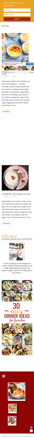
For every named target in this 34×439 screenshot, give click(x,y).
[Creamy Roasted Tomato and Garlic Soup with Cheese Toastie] (16, 399)
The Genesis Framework (25, 436)
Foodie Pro (15, 436)
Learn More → (17, 273)
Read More (6, 111)
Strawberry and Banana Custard (16, 194)
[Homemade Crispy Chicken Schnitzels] (12, 424)
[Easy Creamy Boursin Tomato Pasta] (12, 411)
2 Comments (14, 76)
